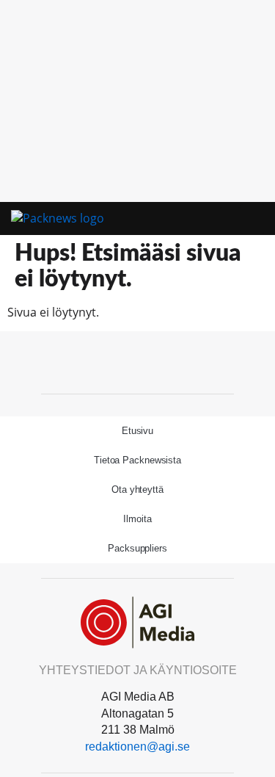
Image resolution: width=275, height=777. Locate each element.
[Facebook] (138, 360)
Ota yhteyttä (137, 489)
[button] (230, 219)
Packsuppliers (137, 548)
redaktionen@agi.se (137, 746)
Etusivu (137, 430)
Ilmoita (137, 518)
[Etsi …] (252, 219)
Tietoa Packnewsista (137, 460)
